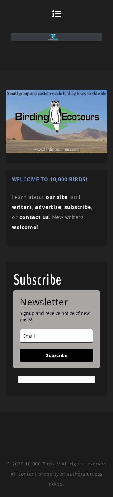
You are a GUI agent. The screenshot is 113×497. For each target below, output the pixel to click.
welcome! (25, 227)
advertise (48, 207)
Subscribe (56, 355)
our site (56, 197)
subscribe (77, 207)
